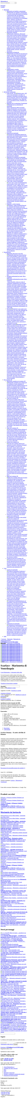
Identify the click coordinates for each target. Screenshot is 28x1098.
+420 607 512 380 (8, 1058)
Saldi (5, 636)
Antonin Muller (4, 942)
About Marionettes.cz (9, 1067)
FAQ (5, 1071)
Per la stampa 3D (8, 379)
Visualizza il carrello (16, 690)
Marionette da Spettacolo (11, 812)
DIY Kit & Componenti (9, 92)
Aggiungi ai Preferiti (6, 693)
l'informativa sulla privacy (7, 1044)
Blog (5, 1070)
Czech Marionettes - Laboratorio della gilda (11, 672)
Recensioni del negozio (6, 768)
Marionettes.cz (4, 1)
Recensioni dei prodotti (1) (18, 768)
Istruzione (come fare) (9, 1072)
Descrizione (7, 728)
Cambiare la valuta (11, 688)
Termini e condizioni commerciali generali (14, 1074)
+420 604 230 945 (7, 1060)
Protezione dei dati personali (11, 1075)
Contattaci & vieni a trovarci (11, 1068)
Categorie (3, 639)
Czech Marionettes (5, 948)
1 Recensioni (7, 729)
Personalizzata (7, 252)
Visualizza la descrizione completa (9, 683)
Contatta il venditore (6, 699)
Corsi (5, 568)
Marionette (6, 9)
